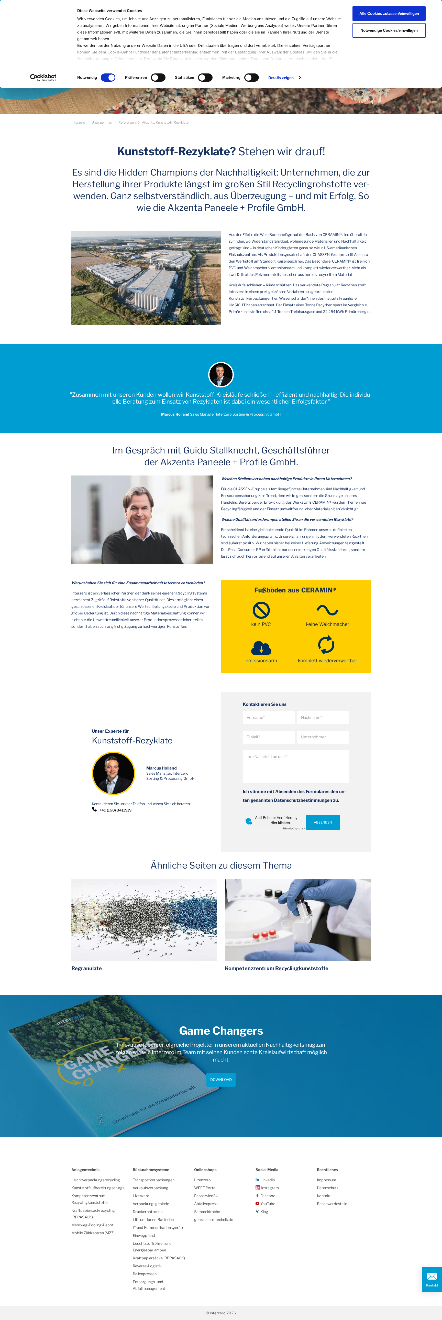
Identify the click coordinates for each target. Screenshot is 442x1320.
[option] (221, 1066)
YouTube (267, 1204)
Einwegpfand (144, 1235)
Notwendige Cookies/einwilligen (389, 30)
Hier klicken (280, 822)
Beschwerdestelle (332, 1204)
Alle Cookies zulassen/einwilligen (389, 13)
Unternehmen (102, 122)
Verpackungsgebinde (151, 1204)
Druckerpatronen (147, 1211)
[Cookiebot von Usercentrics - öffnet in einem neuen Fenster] (43, 78)
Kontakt (432, 1285)
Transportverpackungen (153, 1180)
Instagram (270, 1188)
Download (221, 1079)
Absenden (323, 822)
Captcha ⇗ (294, 828)
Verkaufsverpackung (150, 1188)
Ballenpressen (145, 1274)
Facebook (269, 1196)
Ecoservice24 (206, 1196)
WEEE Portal (205, 1188)
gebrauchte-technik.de (213, 1219)
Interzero (78, 122)
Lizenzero (141, 1196)
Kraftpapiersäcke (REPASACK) (159, 1258)
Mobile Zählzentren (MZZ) (93, 1233)
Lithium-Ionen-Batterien (153, 1219)
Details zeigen (281, 77)
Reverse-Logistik (147, 1266)
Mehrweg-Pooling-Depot (92, 1225)
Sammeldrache (207, 1211)
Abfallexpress (205, 1204)
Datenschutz (327, 1188)
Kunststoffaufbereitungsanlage (98, 1188)
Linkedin (267, 1180)
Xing (264, 1211)
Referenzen (127, 122)
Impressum (326, 1180)
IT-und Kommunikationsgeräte (158, 1227)
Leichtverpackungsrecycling (95, 1180)
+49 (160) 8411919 (115, 810)
